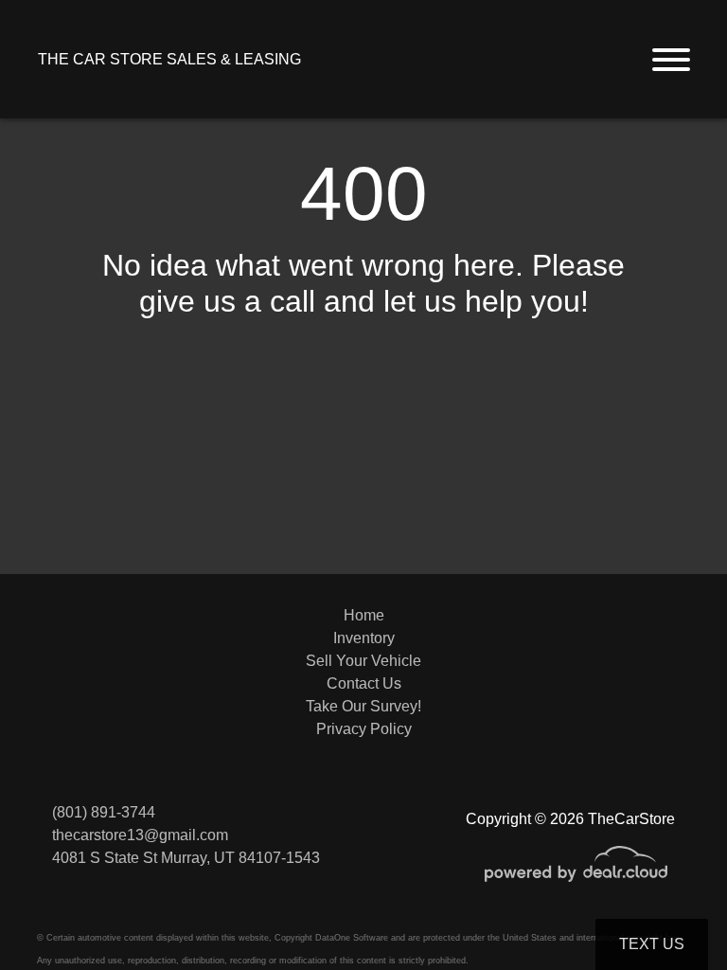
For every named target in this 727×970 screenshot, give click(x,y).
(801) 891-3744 (103, 812)
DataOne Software (351, 938)
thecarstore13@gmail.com (140, 835)
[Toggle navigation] (671, 59)
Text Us (651, 944)
